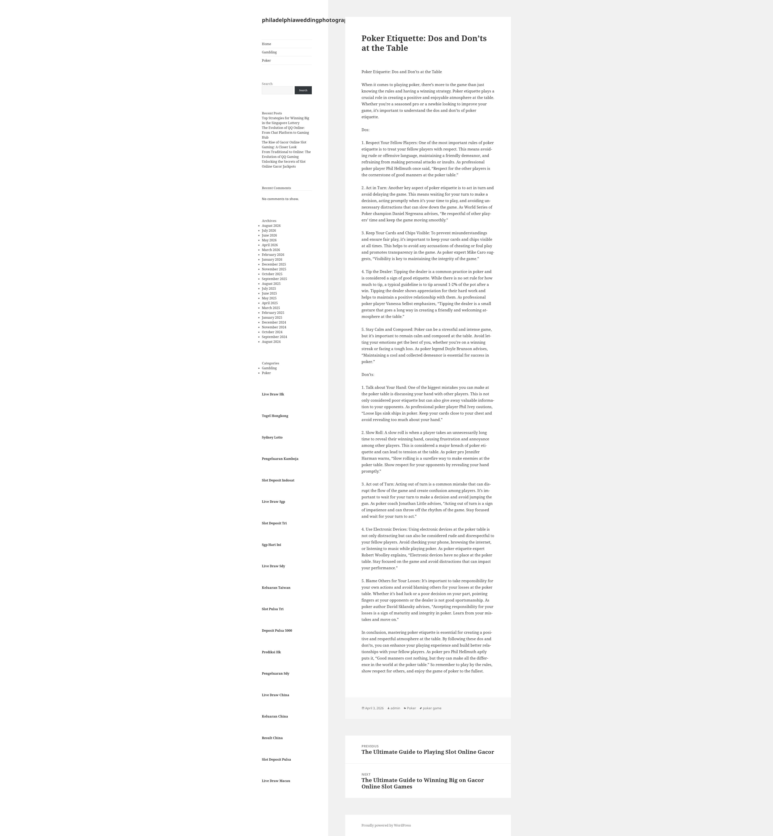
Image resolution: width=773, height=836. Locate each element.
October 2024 (272, 332)
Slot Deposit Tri (274, 523)
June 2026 (269, 235)
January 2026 (272, 259)
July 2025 (269, 288)
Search (267, 84)
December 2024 (274, 322)
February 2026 (273, 254)
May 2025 (269, 298)
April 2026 (270, 245)
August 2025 (271, 283)
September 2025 (274, 279)
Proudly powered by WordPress (386, 825)
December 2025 (274, 264)
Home (266, 44)
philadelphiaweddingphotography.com (314, 20)
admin (395, 708)
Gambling (269, 52)
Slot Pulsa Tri (273, 609)
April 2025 (270, 303)
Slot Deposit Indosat (278, 480)
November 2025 (274, 269)
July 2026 (269, 230)
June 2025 (269, 293)
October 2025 (272, 274)
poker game (432, 708)
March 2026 (271, 250)
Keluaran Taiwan (276, 587)
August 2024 (271, 341)
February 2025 (273, 312)
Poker (266, 60)
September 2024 (274, 337)
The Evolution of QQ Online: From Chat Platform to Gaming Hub (285, 133)
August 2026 (271, 225)
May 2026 (269, 240)
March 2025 (271, 308)
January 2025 (272, 317)
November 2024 (274, 327)
